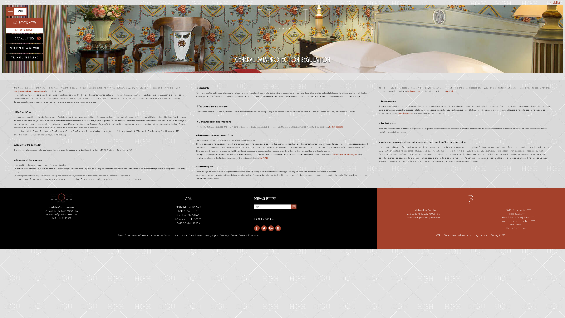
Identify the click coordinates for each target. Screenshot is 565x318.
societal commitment (24, 48)
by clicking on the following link (344, 154)
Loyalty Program (211, 235)
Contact (243, 235)
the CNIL (450, 91)
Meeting (199, 235)
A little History (157, 235)
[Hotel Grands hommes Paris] (283, 17)
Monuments (253, 235)
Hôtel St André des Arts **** (518, 210)
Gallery (167, 235)
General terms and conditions (457, 235)
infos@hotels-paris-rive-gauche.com (423, 217)
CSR (438, 235)
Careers (234, 235)
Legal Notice (481, 235)
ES (558, 2)
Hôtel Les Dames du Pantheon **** (518, 221)
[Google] (271, 228)
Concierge (224, 235)
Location (176, 235)
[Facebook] (257, 228)
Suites (127, 235)
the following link (413, 91)
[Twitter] (264, 228)
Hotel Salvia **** (518, 224)
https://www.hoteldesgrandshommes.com (29, 91)
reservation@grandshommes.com (61, 214)
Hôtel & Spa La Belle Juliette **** (518, 217)
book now (27, 23)
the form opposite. (336, 127)
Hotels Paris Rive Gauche (424, 210)
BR (554, 2)
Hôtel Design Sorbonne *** (518, 228)
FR (550, 2)
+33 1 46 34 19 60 (27, 57)
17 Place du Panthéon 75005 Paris (61, 211)
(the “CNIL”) (264, 158)
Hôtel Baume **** (517, 214)
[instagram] (278, 228)
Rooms (120, 235)
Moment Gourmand (140, 235)
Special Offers (27, 38)
